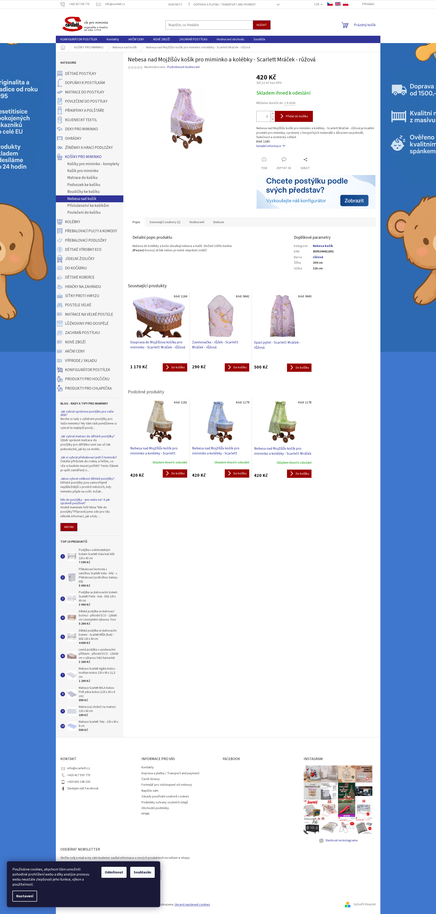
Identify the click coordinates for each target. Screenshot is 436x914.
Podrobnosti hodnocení (183, 67)
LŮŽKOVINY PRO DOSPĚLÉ (86, 323)
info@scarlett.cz (78, 768)
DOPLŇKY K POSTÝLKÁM (85, 83)
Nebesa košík (323, 246)
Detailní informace (268, 146)
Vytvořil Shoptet (365, 904)
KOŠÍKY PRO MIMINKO (83, 157)
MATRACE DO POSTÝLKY (84, 92)
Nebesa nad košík (81, 199)
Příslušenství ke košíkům (88, 205)
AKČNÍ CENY (75, 351)
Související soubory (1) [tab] (164, 222)
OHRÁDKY (73, 138)
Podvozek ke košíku (83, 185)
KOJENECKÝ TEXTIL (81, 120)
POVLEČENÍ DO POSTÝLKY (86, 101)
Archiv (69, 527)
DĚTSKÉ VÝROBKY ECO (83, 249)
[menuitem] (79, 39)
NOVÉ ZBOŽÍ (75, 342)
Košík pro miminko (82, 171)
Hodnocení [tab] (197, 222)
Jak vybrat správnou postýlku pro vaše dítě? (87, 413)
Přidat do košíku (297, 116)
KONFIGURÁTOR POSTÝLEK (87, 370)
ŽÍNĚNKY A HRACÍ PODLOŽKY (89, 148)
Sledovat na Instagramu (341, 840)
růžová (318, 257)
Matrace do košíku (82, 178)
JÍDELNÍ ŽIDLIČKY (79, 259)
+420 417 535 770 (78, 775)
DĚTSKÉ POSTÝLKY (80, 74)
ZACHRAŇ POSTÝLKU (82, 333)
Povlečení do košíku (84, 212)
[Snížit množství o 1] (272, 119)
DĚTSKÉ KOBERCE (80, 277)
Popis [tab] (136, 222)
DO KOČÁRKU (76, 268)
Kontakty (175, 5)
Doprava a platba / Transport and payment (225, 5)
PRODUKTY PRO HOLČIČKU (87, 379)
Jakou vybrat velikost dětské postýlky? (87, 479)
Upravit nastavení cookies (192, 904)
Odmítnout (114, 872)
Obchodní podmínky (155, 808)
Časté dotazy (150, 779)
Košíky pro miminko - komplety (93, 164)
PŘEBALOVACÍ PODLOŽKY (85, 240)
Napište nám (149, 790)
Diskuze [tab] (218, 222)
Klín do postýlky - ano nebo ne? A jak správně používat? (85, 501)
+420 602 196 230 (78, 782)
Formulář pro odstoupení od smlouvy (166, 785)
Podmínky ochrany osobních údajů (164, 802)
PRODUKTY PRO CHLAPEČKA (88, 388)
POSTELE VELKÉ (78, 305)
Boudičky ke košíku (83, 191)
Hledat (262, 25)
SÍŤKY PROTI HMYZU (82, 296)
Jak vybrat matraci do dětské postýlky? (87, 436)
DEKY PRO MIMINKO (81, 129)
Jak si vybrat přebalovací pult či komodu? (88, 457)
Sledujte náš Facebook (83, 788)
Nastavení (24, 896)
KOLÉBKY (72, 222)
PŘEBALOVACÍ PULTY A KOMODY (91, 231)
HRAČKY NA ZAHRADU (83, 287)
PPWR (145, 814)
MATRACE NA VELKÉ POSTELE (89, 314)
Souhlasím (142, 872)
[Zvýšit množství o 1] (272, 113)
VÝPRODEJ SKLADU (81, 361)
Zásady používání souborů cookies (165, 796)
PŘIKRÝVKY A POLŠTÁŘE (84, 110)
